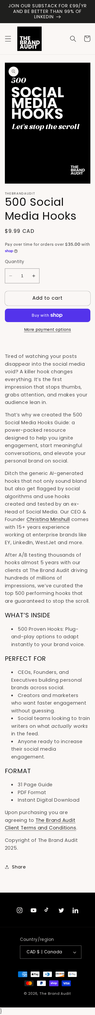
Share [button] (19, 867)
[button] (8, 39)
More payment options (47, 329)
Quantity (14, 262)
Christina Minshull (48, 519)
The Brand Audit (55, 993)
